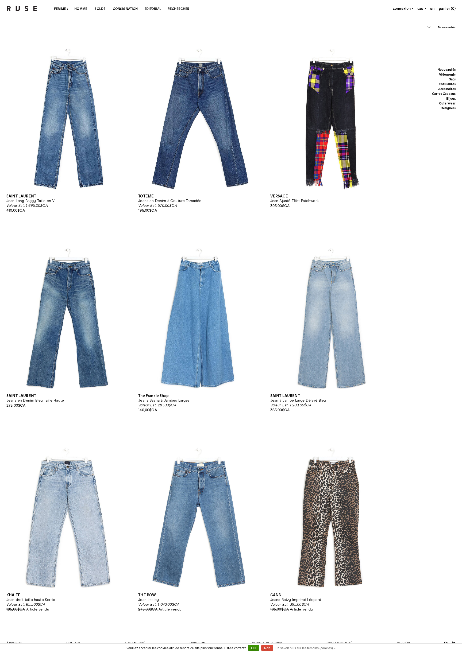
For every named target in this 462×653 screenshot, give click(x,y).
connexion (402, 8)
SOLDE (100, 8)
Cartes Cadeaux (444, 93)
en (432, 8)
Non (267, 648)
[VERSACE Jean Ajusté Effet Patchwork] (332, 109)
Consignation (125, 8)
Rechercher (178, 8)
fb (446, 643)
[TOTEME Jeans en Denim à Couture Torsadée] (200, 109)
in (454, 643)
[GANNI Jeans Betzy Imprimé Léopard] (332, 508)
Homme (80, 8)
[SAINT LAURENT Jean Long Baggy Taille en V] (68, 109)
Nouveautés (447, 27)
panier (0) (447, 8)
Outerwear (447, 103)
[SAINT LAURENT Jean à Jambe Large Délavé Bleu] (332, 309)
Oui (253, 648)
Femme (60, 8)
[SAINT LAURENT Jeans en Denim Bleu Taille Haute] (68, 309)
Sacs (452, 79)
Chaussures (447, 84)
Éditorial (152, 8)
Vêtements (447, 74)
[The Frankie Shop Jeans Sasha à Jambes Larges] (200, 309)
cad (421, 8)
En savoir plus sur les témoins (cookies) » (305, 648)
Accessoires (447, 89)
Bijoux (451, 98)
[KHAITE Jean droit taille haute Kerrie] (68, 508)
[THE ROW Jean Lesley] (200, 508)
